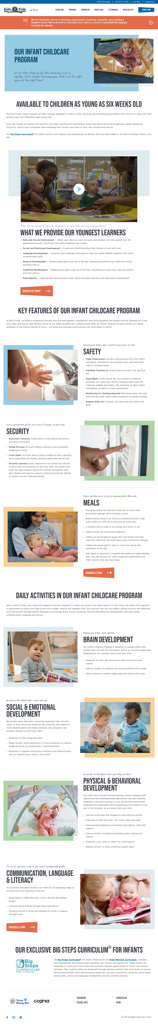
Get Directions (104, 2)
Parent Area (98, 10)
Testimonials (113, 10)
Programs (72, 10)
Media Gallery (128, 10)
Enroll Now (146, 10)
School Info (59, 10)
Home (118, 1002)
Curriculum (85, 10)
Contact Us (149, 2)
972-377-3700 (122, 2)
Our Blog (136, 2)
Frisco (15, 10)
